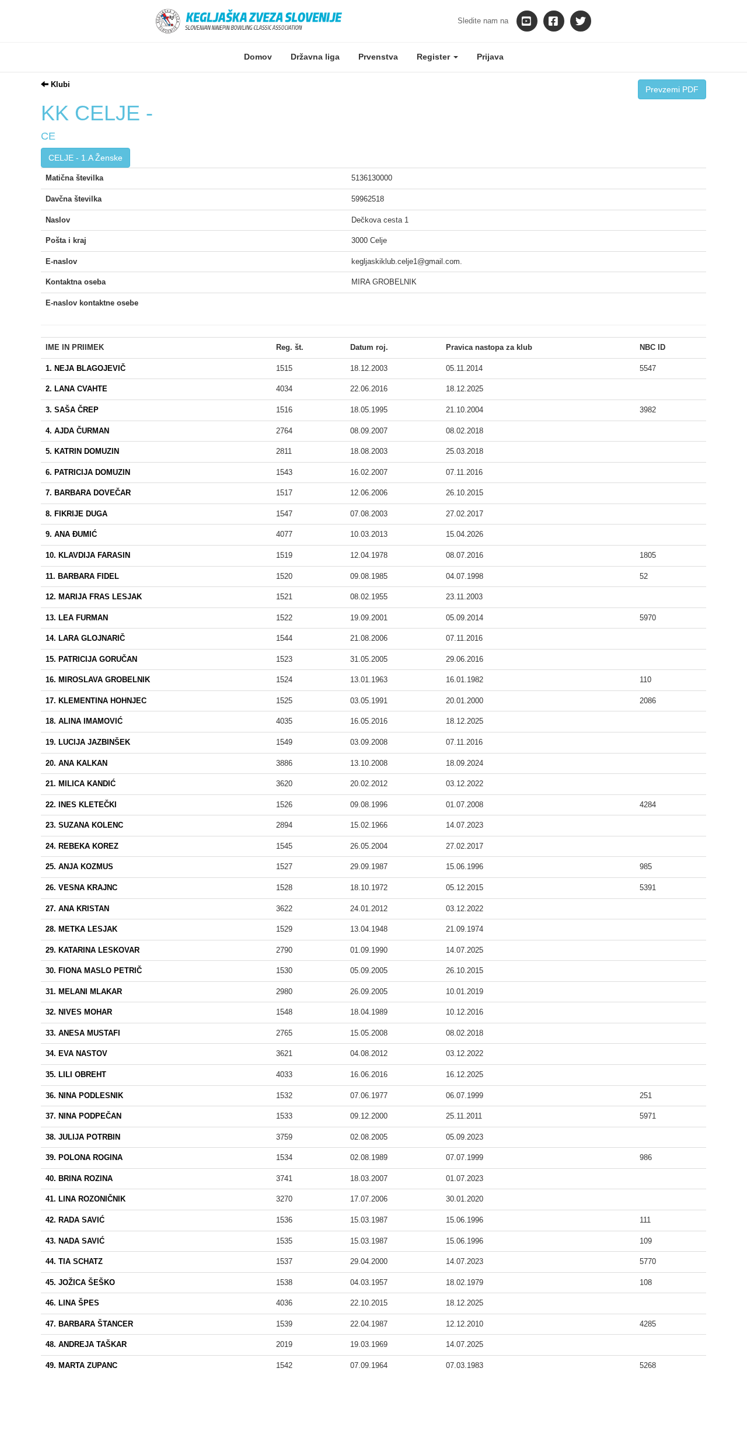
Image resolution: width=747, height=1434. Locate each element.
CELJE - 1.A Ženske (85, 157)
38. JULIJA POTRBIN (83, 1137)
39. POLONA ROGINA (84, 1157)
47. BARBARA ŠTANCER (89, 1324)
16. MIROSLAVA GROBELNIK (98, 679)
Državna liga (315, 56)
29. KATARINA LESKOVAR (92, 950)
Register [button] (434, 56)
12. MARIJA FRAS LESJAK (94, 596)
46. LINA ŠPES (72, 1302)
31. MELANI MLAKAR (84, 991)
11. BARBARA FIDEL (82, 576)
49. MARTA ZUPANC (81, 1365)
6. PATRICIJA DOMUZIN (88, 472)
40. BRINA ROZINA (79, 1178)
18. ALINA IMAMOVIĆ (84, 721)
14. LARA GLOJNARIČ (85, 638)
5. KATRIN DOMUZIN (82, 451)
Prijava (490, 56)
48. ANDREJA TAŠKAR (86, 1344)
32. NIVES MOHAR (79, 1012)
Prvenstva (378, 56)
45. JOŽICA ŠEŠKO (80, 1282)
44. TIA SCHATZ (74, 1261)
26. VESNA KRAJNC (81, 887)
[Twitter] (580, 21)
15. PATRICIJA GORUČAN (91, 659)
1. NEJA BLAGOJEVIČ (85, 368)
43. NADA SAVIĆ (75, 1241)
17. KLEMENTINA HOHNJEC (96, 700)
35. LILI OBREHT (76, 1074)
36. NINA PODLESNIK (84, 1095)
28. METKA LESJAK (81, 929)
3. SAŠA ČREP (72, 409)
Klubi (59, 84)
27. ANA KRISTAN (77, 908)
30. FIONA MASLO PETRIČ (94, 970)
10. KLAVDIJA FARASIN (88, 555)
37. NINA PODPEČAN (83, 1116)
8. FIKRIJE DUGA (76, 513)
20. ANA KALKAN (76, 763)
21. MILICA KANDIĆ (81, 783)
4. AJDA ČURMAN (77, 430)
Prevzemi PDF (672, 89)
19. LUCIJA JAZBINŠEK (88, 742)
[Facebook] (553, 21)
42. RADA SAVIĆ (75, 1220)
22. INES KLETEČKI (81, 804)
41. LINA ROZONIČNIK (85, 1199)
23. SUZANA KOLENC (84, 825)
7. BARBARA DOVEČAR (88, 492)
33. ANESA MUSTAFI (83, 1033)
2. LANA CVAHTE (76, 388)
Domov (258, 56)
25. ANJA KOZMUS (79, 866)
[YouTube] (526, 21)
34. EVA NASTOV (76, 1053)
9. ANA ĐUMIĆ (71, 534)
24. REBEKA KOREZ (82, 846)
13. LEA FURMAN (77, 617)
